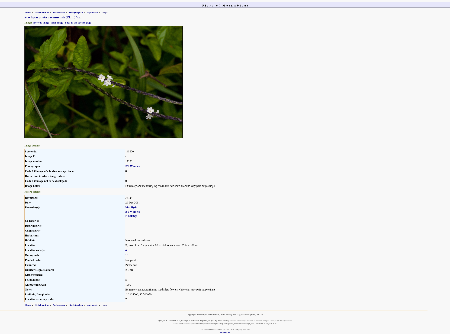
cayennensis (92, 12)
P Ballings (131, 216)
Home (28, 12)
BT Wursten (132, 166)
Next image (57, 22)
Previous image (41, 22)
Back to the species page (78, 22)
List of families (42, 12)
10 (126, 255)
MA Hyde (131, 207)
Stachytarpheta (76, 12)
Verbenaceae (59, 12)
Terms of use (225, 332)
